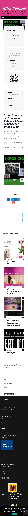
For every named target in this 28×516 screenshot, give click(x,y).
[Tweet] (12, 199)
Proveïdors (4, 471)
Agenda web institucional (7, 464)
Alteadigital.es (5, 466)
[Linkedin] (15, 199)
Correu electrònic (8, 383)
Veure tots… (4, 437)
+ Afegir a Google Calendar (14, 214)
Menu (3, 17)
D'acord (14, 513)
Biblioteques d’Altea (6, 469)
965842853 (17, 35)
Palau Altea (4, 433)
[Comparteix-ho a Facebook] (8, 199)
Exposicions (13, 63)
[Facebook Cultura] (3, 478)
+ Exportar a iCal (14, 219)
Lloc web (6, 387)
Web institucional (14, 498)
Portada (12, 66)
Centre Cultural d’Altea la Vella (9, 435)
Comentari (6, 367)
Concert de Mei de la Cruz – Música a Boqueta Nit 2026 (13, 291)
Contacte (3, 422)
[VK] (18, 199)
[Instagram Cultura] (7, 478)
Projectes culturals (6, 462)
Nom (5, 379)
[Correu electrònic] (13, 202)
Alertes (3, 459)
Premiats (3, 474)
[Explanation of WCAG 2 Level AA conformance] (14, 505)
